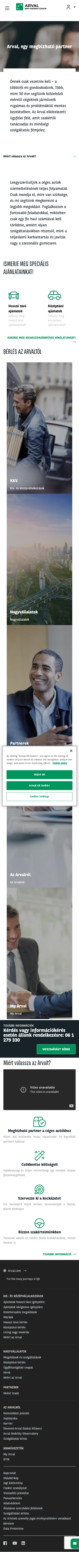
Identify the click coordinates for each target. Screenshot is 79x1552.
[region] (39, 776)
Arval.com (14, 1270)
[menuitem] (71, 6)
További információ (58, 1254)
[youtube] (14, 1543)
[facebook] (5, 1543)
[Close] (71, 751)
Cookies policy (59, 763)
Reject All (39, 774)
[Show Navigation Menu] (7, 8)
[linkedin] (23, 1543)
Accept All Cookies (39, 785)
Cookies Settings (39, 796)
